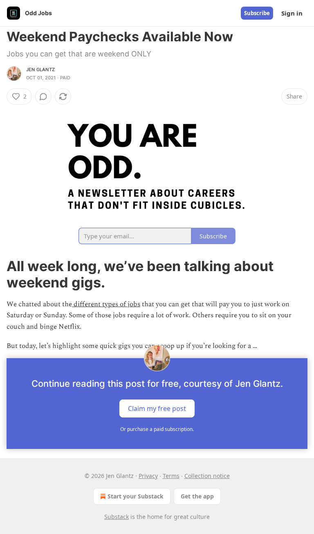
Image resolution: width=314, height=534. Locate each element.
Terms (171, 476)
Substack (116, 517)
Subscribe (257, 13)
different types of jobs (106, 304)
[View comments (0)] (43, 96)
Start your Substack (136, 496)
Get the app (197, 496)
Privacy (148, 476)
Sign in (292, 13)
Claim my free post (157, 408)
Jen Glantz (40, 69)
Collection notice (207, 476)
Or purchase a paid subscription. (157, 429)
